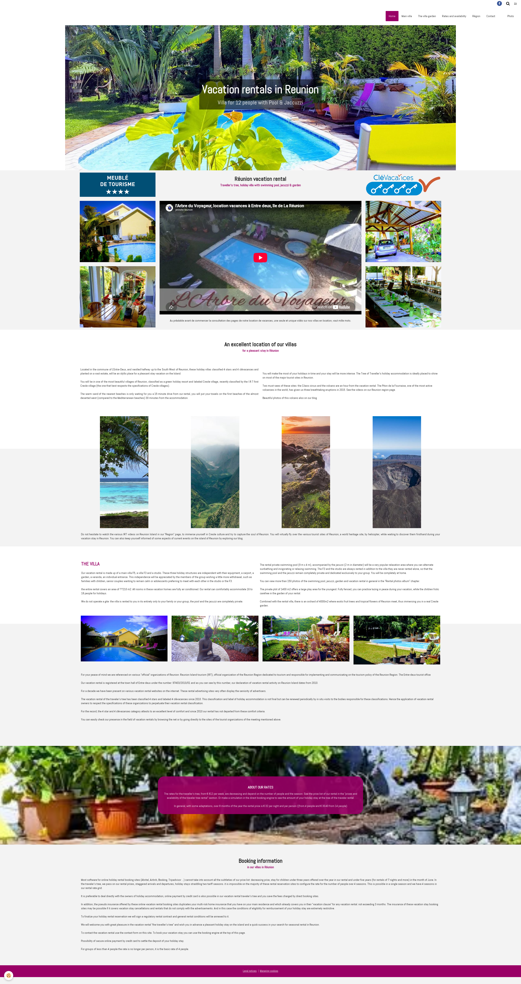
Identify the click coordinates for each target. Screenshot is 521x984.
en (515, 3)
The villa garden (427, 16)
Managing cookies (269, 971)
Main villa (407, 16)
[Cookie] (8, 975)
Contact (490, 16)
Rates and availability (454, 16)
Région (476, 16)
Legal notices (250, 971)
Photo (510, 16)
